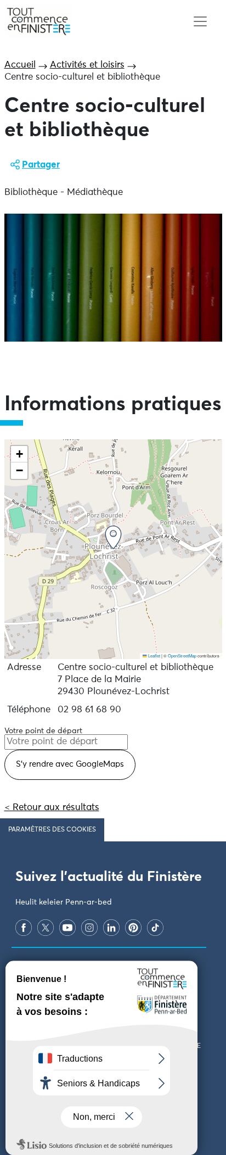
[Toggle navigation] (200, 21)
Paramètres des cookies (52, 830)
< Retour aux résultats (51, 807)
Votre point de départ (43, 731)
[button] (113, 537)
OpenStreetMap (182, 655)
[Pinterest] (133, 927)
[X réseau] (45, 927)
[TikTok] (155, 927)
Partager (41, 165)
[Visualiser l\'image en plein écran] (113, 278)
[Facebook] (23, 927)
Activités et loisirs (87, 65)
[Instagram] (89, 927)
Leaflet (153, 655)
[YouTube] (67, 927)
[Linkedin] (111, 927)
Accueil (20, 65)
